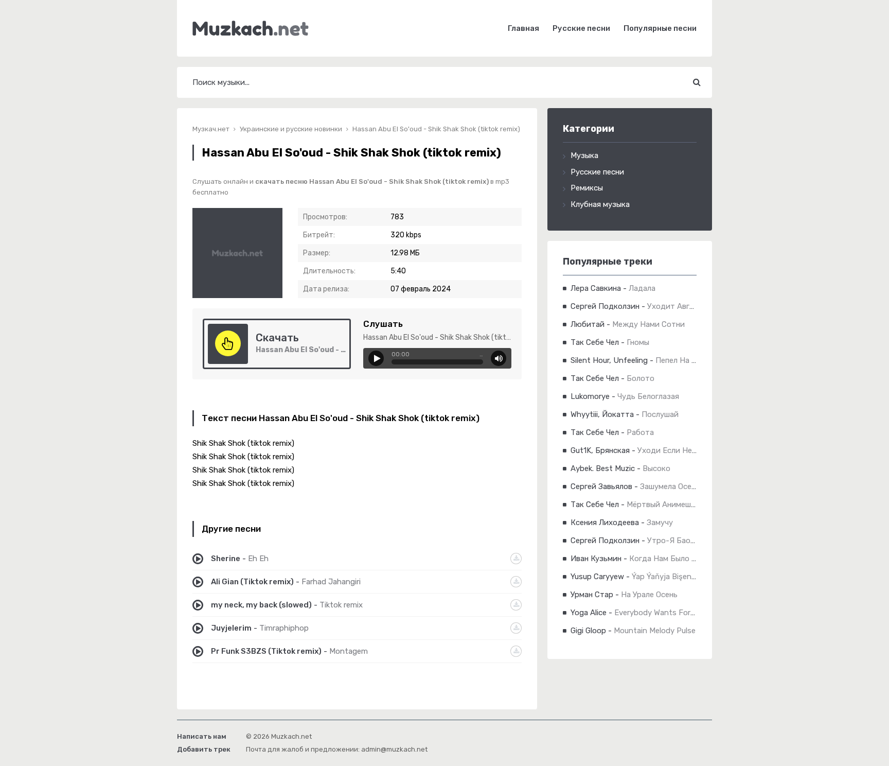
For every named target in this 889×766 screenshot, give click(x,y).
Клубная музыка (600, 204)
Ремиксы (587, 188)
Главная (523, 28)
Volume (498, 358)
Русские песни (581, 28)
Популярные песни (660, 28)
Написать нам (201, 736)
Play (376, 358)
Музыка (584, 155)
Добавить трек (203, 749)
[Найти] (696, 82)
